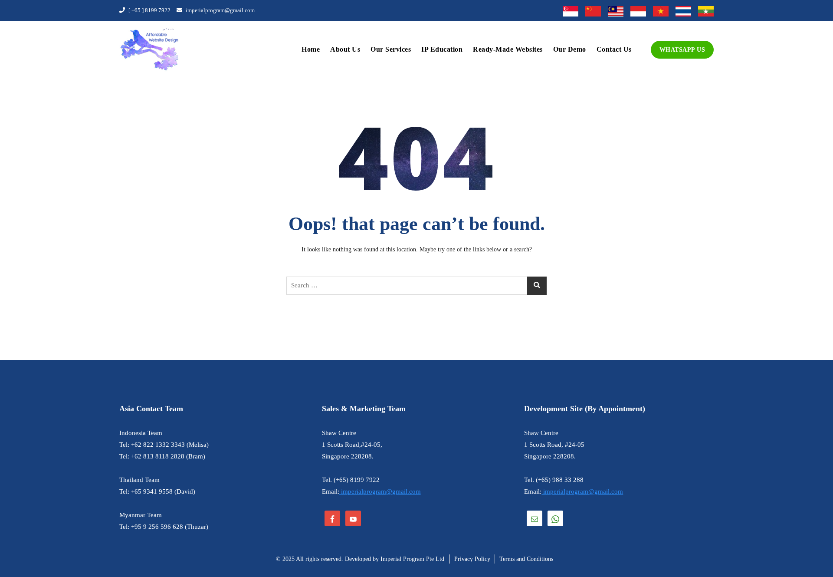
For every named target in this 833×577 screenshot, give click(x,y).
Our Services (391, 49)
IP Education (441, 49)
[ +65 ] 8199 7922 (149, 10)
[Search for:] (416, 286)
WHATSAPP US (682, 49)
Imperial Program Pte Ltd (412, 559)
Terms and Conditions (526, 559)
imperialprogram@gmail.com (219, 10)
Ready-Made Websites (508, 49)
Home (311, 49)
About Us (345, 49)
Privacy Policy (472, 559)
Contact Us (614, 49)
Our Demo (569, 49)
